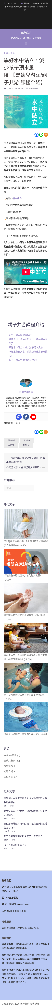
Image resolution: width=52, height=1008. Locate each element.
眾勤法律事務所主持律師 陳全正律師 (20, 928)
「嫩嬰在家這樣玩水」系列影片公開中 (23, 575)
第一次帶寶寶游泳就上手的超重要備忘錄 (24, 695)
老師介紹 (8, 771)
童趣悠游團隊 (34, 88)
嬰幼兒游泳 (9, 53)
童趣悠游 (26, 32)
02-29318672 (13, 3)
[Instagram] (19, 417)
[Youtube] (33, 417)
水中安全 (11, 445)
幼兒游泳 (27, 440)
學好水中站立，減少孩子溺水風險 (26, 347)
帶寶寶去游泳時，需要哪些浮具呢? (21, 734)
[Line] (41, 135)
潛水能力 (17, 198)
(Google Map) (11, 891)
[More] (46, 135)
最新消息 (8, 766)
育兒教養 (8, 777)
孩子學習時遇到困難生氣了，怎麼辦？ (23, 836)
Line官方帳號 (11, 897)
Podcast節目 (10, 755)
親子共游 (26, 445)
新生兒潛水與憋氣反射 (20, 335)
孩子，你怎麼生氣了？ (15, 845)
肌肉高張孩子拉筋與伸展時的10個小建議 (24, 615)
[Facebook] (36, 135)
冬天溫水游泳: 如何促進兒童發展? (23, 467)
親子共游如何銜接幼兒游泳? (23, 360)
